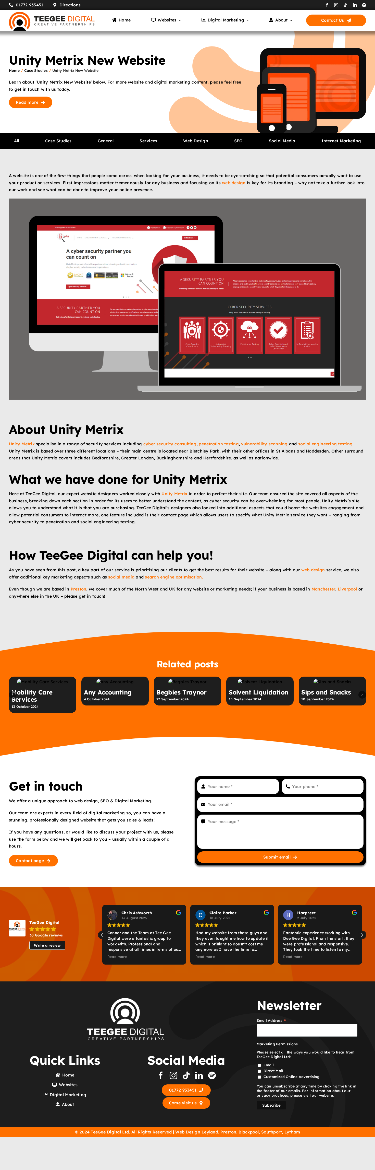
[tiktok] (345, 5)
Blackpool (249, 1165)
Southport (271, 1165)
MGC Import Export (331, 725)
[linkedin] (355, 5)
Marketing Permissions (277, 1077)
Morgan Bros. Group (114, 725)
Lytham (292, 1165)
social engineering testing (325, 443)
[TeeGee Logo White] (125, 1033)
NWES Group (175, 725)
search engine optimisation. (174, 577)
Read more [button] (117, 990)
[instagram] (336, 5)
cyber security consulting (169, 443)
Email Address (271, 1053)
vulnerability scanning (264, 443)
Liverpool (347, 589)
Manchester (323, 589)
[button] (13, 711)
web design (233, 182)
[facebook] (327, 5)
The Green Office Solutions (36, 729)
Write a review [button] (47, 978)
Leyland (210, 1165)
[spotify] (364, 5)
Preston (78, 589)
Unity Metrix (22, 443)
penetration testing (219, 443)
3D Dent (241, 725)
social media (121, 577)
